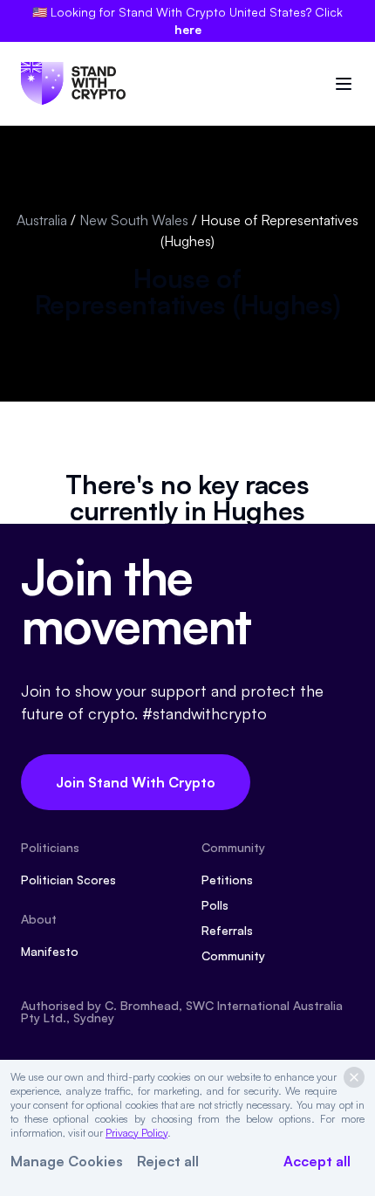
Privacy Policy (136, 1132)
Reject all (168, 1161)
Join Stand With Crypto (135, 782)
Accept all (317, 1161)
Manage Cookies (66, 1161)
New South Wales (133, 220)
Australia (42, 220)
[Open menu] (343, 83)
